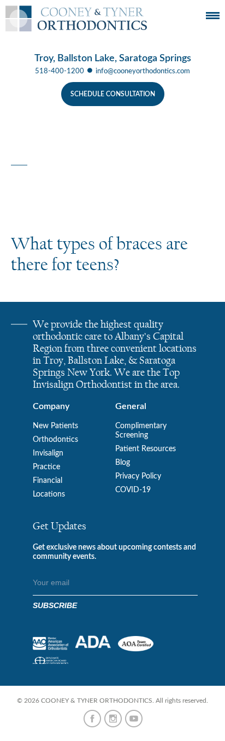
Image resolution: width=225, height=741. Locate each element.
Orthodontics (55, 440)
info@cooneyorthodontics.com (143, 71)
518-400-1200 (59, 71)
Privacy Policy (138, 476)
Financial (47, 481)
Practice (46, 467)
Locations (49, 494)
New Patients (55, 426)
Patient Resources (145, 449)
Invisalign (48, 453)
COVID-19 (133, 490)
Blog (122, 462)
